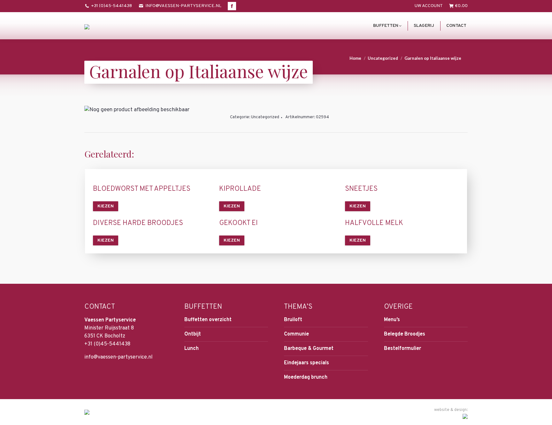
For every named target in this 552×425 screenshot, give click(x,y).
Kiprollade (240, 189)
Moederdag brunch (305, 377)
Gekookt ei (238, 223)
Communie (296, 334)
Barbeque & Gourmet (309, 348)
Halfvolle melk (374, 223)
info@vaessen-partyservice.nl (183, 6)
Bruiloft (293, 320)
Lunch (191, 348)
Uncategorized (265, 117)
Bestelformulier (402, 348)
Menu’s (392, 320)
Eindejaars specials (306, 363)
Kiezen (105, 206)
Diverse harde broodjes (138, 223)
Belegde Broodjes (404, 334)
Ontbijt (192, 334)
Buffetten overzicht (208, 320)
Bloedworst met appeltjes (141, 189)
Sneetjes (361, 189)
